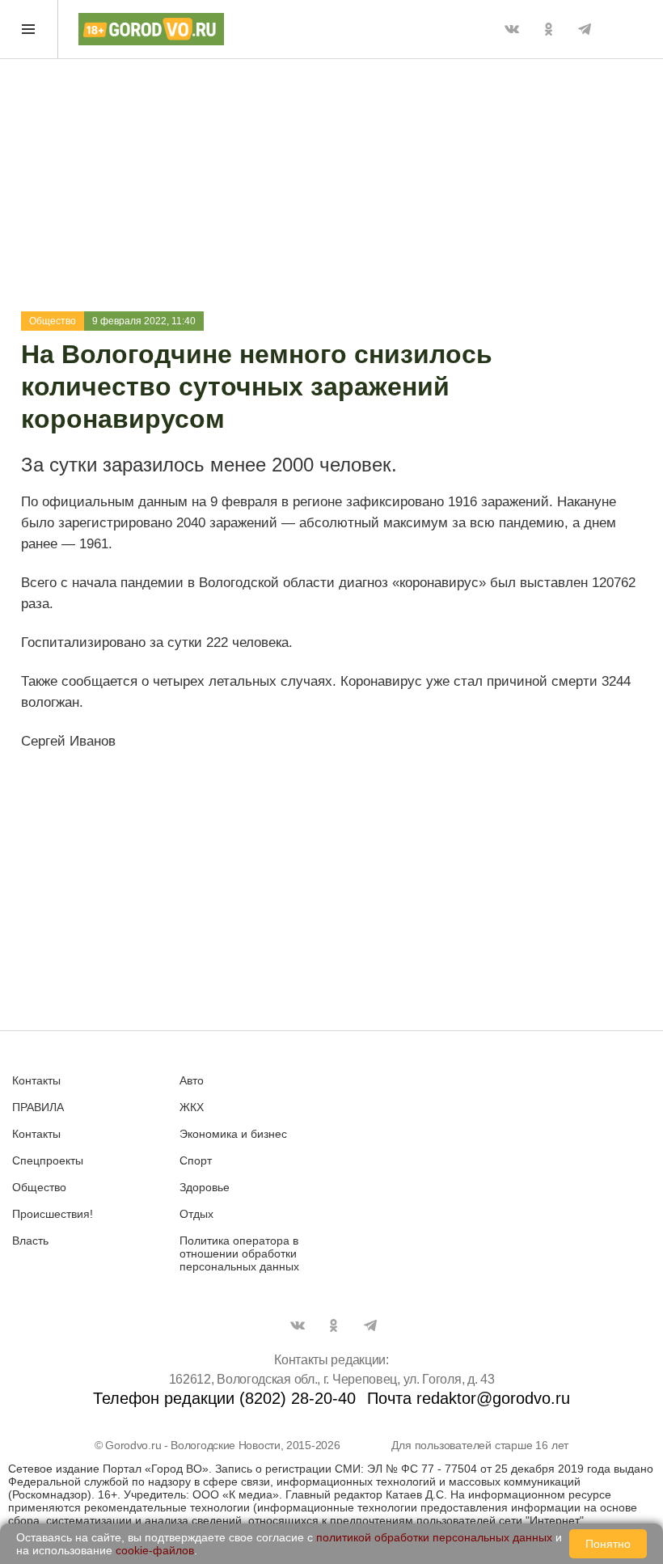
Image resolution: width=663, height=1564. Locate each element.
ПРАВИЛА (38, 1107)
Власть (30, 1240)
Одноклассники (548, 29)
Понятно (608, 1543)
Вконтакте (512, 29)
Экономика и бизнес (233, 1133)
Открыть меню (29, 29)
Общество (52, 321)
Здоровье (204, 1187)
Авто (191, 1080)
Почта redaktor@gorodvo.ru (468, 1398)
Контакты (36, 1080)
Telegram (584, 29)
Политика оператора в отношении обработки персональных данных (239, 1253)
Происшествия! (52, 1213)
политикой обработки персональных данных (434, 1537)
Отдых (196, 1213)
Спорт (195, 1160)
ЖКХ (191, 1107)
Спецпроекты (47, 1160)
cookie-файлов (155, 1550)
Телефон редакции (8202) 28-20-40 (224, 1398)
